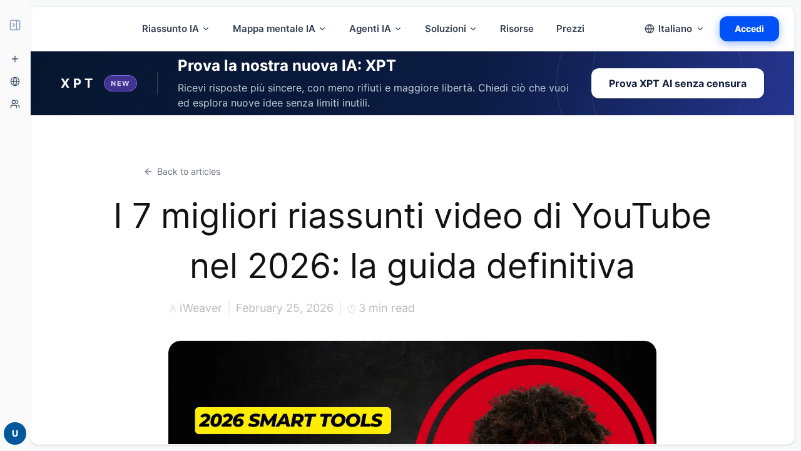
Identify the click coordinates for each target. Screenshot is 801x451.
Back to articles (188, 171)
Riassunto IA (170, 28)
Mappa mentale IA (274, 28)
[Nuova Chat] (15, 59)
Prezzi (570, 28)
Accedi (749, 28)
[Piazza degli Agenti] (15, 104)
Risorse (517, 28)
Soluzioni (445, 28)
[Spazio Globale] (15, 81)
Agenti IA (370, 28)
